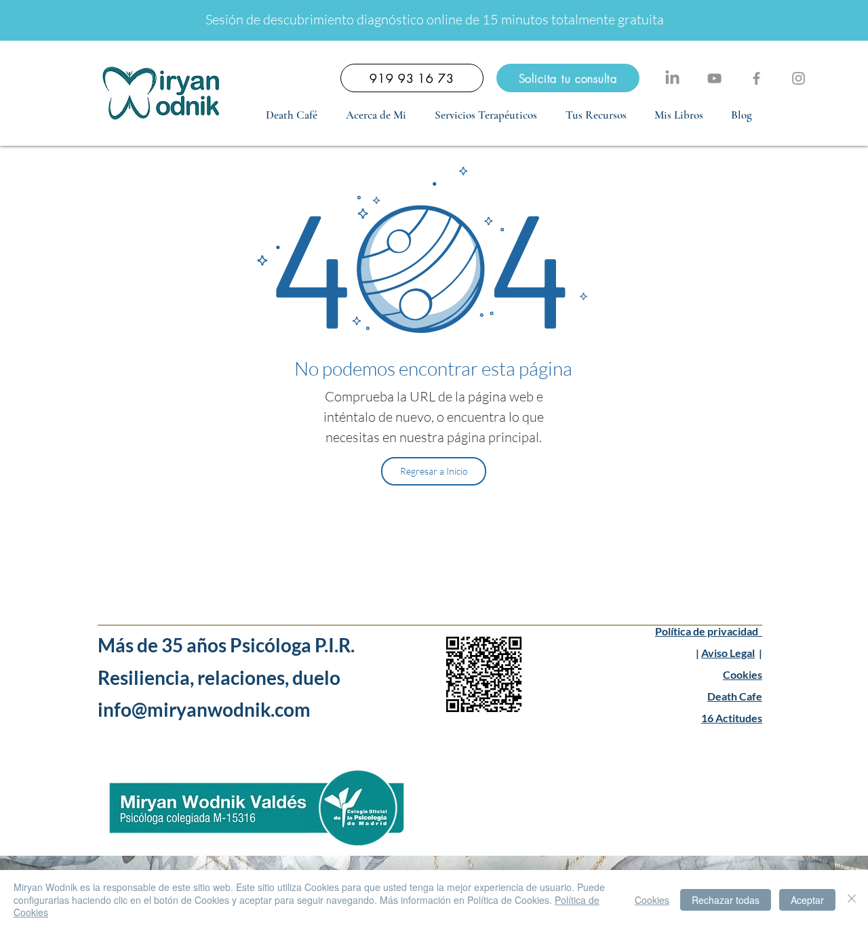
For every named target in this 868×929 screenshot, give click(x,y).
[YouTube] (714, 78)
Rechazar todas (726, 900)
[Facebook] (756, 78)
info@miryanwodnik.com (206, 709)
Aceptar (807, 900)
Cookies (742, 674)
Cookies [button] (652, 900)
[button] (485, 115)
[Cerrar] (852, 899)
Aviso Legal (728, 652)
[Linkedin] (672, 78)
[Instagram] (798, 78)
